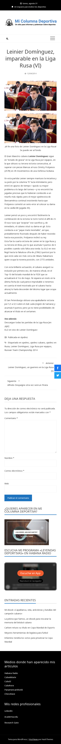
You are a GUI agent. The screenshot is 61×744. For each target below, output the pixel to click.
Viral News (33, 739)
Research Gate (11, 722)
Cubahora (9, 685)
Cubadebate (10, 677)
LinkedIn (8, 710)
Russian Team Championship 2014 (20, 350)
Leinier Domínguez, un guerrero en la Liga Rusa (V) (31, 367)
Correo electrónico (14, 470)
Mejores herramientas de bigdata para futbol (26, 632)
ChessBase (9, 693)
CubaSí (7, 681)
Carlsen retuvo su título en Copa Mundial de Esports (29, 627)
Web (6, 483)
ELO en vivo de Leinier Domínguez (20, 329)
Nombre (9, 458)
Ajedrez (24, 337)
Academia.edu (11, 716)
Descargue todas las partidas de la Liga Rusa (26, 322)
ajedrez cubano (37, 342)
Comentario (11, 418)
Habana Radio (11, 673)
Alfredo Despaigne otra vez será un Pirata (27, 383)
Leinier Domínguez (20, 346)
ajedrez (25, 342)
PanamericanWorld (13, 689)
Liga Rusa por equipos (40, 346)
